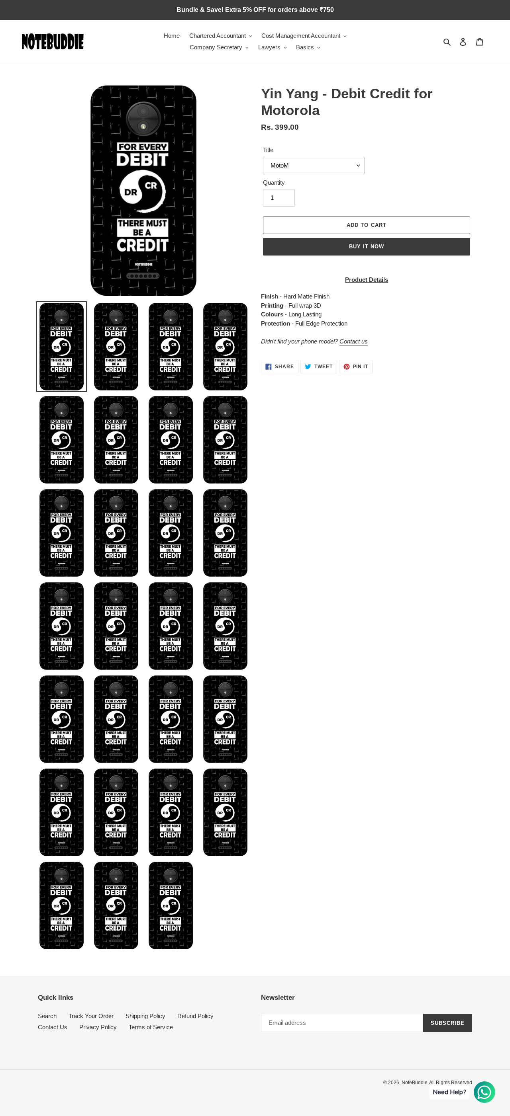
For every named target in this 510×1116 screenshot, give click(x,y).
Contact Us (52, 1027)
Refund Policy (195, 1016)
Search (47, 1016)
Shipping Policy (145, 1016)
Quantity (274, 182)
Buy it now (366, 247)
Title (268, 149)
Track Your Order (91, 1016)
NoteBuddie (415, 1082)
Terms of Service (151, 1027)
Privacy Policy (98, 1027)
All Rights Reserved (450, 1082)
